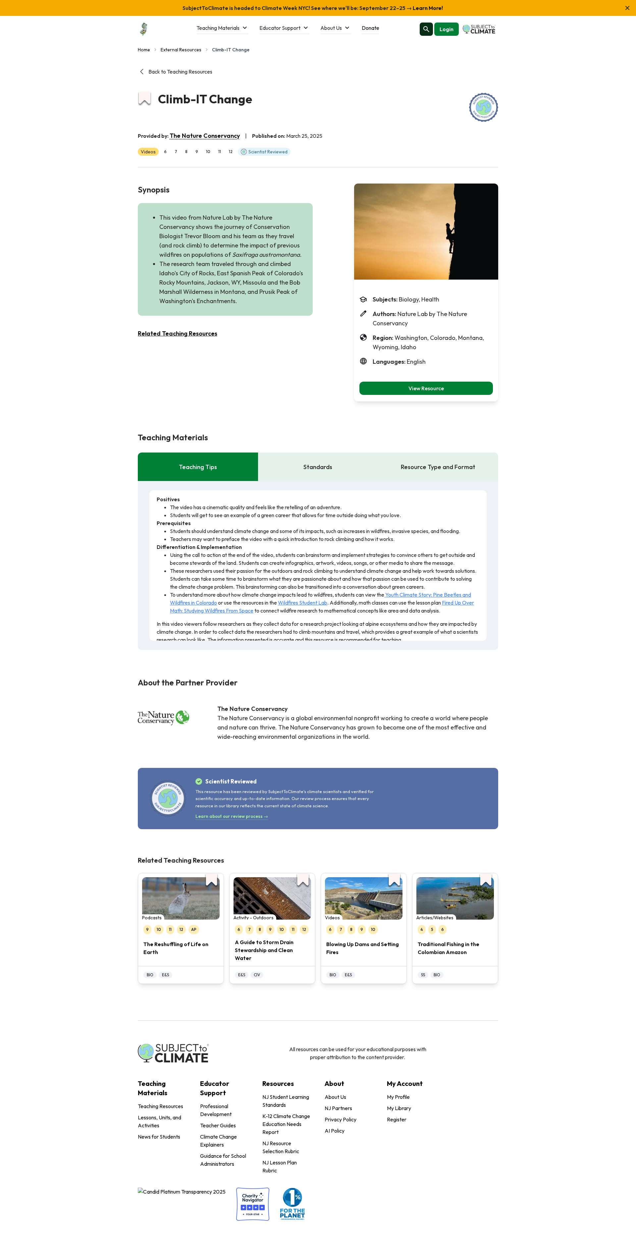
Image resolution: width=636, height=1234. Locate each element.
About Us (335, 1097)
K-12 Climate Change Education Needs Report (286, 1124)
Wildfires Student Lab (302, 602)
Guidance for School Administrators (223, 1160)
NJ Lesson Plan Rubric (279, 1166)
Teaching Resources (160, 1106)
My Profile (398, 1097)
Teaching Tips (198, 467)
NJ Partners (338, 1108)
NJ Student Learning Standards (285, 1101)
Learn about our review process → (231, 816)
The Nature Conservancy (205, 135)
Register (396, 1119)
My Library (399, 1108)
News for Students (159, 1136)
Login (446, 29)
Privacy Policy (340, 1119)
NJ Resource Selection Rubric (280, 1147)
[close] (627, 8)
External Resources (181, 50)
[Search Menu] (426, 29)
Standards (317, 467)
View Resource (426, 388)
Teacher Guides (218, 1125)
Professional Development (216, 1110)
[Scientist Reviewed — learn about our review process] (483, 107)
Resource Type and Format (438, 467)
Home (144, 50)
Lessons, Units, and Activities (159, 1121)
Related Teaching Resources (177, 333)
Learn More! (427, 8)
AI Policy (334, 1130)
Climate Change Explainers (218, 1140)
